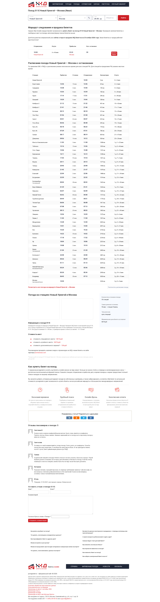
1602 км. (102, 182)
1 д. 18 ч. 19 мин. (119, 198)
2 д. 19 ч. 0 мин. (119, 272)
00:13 (62, 111)
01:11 (62, 263)
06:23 (85, 127)
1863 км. (102, 206)
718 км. (102, 127)
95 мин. (74, 158)
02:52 (62, 195)
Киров (36, 250)
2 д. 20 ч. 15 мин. (119, 276)
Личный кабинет (119, 4)
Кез (33, 230)
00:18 (85, 111)
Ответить (39, 439)
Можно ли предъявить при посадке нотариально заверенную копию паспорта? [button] (55, 546)
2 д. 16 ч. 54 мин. (119, 267)
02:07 (62, 191)
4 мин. (74, 237)
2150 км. (102, 230)
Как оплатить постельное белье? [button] (92, 544)
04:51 (85, 198)
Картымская (36, 154)
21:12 (62, 103)
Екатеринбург (36, 182)
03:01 (62, 119)
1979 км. (102, 214)
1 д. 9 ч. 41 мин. (119, 162)
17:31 (85, 95)
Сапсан (96, 4)
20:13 (85, 162)
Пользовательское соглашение (38, 587)
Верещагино (36, 226)
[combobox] (43, 18)
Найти (123, 18)
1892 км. (102, 210)
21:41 (62, 107)
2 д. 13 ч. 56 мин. (119, 259)
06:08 (85, 202)
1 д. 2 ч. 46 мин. (119, 146)
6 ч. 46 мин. (55, 52)
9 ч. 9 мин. (117, 99)
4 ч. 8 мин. (117, 88)
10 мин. (74, 84)
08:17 (62, 134)
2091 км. (102, 226)
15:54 (62, 92)
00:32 (85, 182)
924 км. (102, 138)
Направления (57, 4)
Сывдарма (35, 88)
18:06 (85, 241)
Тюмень (34, 158)
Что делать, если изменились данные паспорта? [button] (45, 550)
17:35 (62, 158)
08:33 (85, 210)
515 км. (102, 111)
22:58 (62, 255)
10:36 (62, 214)
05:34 (85, 272)
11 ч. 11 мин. (118, 107)
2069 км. (102, 222)
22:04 (62, 173)
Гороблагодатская (38, 198)
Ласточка (105, 4)
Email (52, 489)
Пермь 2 (35, 218)
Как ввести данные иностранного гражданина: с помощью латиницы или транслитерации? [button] (104, 532)
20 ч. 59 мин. (118, 130)
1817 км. (102, 202)
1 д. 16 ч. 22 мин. (119, 195)
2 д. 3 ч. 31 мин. (119, 226)
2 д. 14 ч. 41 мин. (119, 263)
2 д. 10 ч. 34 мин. (119, 250)
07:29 (62, 130)
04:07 (85, 119)
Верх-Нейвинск (37, 187)
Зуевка (34, 245)
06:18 (62, 127)
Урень (34, 263)
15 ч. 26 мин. (118, 115)
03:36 (85, 267)
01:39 (62, 187)
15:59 (85, 92)
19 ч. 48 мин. (118, 127)
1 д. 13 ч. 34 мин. (119, 182)
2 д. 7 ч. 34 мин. (119, 241)
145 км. (102, 88)
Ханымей (35, 99)
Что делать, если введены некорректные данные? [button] (46, 535)
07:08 (62, 206)
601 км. (102, 115)
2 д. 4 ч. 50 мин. (119, 230)
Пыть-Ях (35, 127)
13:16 (62, 146)
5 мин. (74, 92)
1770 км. (102, 198)
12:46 (85, 84)
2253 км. (102, 241)
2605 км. (102, 259)
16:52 (85, 234)
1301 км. (102, 158)
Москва (71, 54)
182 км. (102, 92)
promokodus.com (40, 352)
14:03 (85, 226)
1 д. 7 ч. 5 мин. (118, 158)
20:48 (85, 166)
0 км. (101, 80)
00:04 (62, 182)
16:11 (62, 154)
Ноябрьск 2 (35, 103)
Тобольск (35, 146)
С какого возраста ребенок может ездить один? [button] (97, 537)
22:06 (85, 173)
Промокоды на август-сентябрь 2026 (40, 589)
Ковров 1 (35, 272)
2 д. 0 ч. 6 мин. (118, 214)
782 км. (102, 130)
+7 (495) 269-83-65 (51, 598)
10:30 (85, 80)
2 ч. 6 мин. (117, 84)
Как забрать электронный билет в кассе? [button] (94, 556)
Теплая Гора (36, 202)
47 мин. (74, 218)
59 (87, 52)
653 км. (102, 119)
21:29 (85, 250)
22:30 (62, 177)
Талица (34, 166)
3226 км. (102, 281)
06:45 (62, 276)
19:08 (62, 245)
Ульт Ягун (35, 115)
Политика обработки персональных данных (42, 585)
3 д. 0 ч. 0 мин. (118, 281)
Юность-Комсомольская (39, 142)
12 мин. (74, 267)
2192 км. (102, 234)
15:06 (62, 150)
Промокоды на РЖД (34, 592)
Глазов (34, 237)
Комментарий (33, 495)
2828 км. (102, 267)
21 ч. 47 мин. (118, 134)
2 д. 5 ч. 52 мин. (119, 234)
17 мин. (74, 95)
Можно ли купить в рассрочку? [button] (40, 543)
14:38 (62, 88)
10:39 (85, 214)
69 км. (102, 84)
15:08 (85, 150)
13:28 (62, 222)
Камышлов (35, 169)
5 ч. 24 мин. (117, 92)
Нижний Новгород (38, 267)
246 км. (102, 95)
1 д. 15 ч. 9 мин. (119, 187)
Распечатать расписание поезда (118, 287)
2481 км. (102, 255)
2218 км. (102, 237)
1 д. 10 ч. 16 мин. (119, 166)
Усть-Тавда (36, 150)
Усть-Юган (35, 123)
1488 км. (102, 173)
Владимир (35, 276)
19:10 (85, 158)
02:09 (85, 191)
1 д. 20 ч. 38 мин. (119, 206)
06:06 (62, 202)
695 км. (102, 123)
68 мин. (74, 195)
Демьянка (35, 138)
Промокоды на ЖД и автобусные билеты (41, 594)
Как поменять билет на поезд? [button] (91, 552)
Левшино (35, 214)
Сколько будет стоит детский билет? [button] (93, 540)
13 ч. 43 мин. (118, 111)
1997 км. (102, 218)
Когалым (35, 111)
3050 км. (102, 276)
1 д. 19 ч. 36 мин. (119, 202)
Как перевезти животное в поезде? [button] (93, 548)
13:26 (85, 146)
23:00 (85, 255)
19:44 (85, 99)
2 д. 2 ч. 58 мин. (119, 222)
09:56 (62, 138)
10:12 (85, 138)
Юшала (34, 162)
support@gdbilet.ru (66, 598)
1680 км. (102, 191)
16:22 (62, 234)
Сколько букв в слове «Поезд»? (39, 516)
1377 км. (102, 162)
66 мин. (74, 119)
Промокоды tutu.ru (34, 591)
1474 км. (102, 169)
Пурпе (34, 95)
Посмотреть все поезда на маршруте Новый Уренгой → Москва (51, 287)
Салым (34, 134)
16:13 (85, 154)
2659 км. (102, 263)
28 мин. (74, 182)
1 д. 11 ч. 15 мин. (119, 169)
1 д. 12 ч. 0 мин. (119, 177)
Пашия (34, 206)
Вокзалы (118, 566)
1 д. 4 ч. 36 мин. (119, 150)
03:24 (62, 267)
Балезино (35, 234)
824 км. (102, 134)
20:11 (62, 162)
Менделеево (36, 222)
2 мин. (74, 88)
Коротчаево (36, 84)
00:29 (85, 259)
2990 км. (102, 272)
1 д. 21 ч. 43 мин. (119, 210)
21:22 (85, 103)
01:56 (62, 115)
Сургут (34, 119)
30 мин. (74, 234)
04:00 (85, 195)
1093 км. (102, 146)
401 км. (102, 103)
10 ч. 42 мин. (118, 103)
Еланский (35, 173)
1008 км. (102, 142)
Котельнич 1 (36, 255)
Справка (74, 566)
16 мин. (74, 138)
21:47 (85, 169)
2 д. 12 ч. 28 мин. (119, 255)
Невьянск (35, 191)
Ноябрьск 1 (35, 107)
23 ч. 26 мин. (118, 138)
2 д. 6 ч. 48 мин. (119, 237)
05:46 (62, 123)
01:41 (85, 187)
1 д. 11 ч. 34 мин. (119, 173)
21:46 (85, 107)
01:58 (85, 115)
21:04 (62, 250)
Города (68, 4)
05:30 (62, 272)
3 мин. (74, 142)
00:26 (62, 259)
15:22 (85, 230)
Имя (30, 489)
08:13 (62, 210)
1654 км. (102, 187)
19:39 (62, 99)
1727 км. (102, 195)
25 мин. (74, 250)
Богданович (36, 177)
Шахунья (35, 259)
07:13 (85, 206)
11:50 (85, 218)
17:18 (62, 237)
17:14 (62, 95)
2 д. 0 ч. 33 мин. (119, 218)
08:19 (85, 134)
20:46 (62, 166)
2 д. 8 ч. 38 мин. (119, 245)
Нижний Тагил (36, 195)
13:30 (85, 222)
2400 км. (102, 250)
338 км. (102, 99)
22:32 (85, 177)
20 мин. (74, 210)
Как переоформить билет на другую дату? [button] (43, 539)
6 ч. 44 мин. (117, 95)
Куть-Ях (34, 130)
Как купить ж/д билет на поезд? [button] (40, 531)
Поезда (76, 4)
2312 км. (102, 245)
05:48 (85, 123)
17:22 (85, 237)
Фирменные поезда (90, 566)
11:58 (85, 142)
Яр (33, 241)
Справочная (86, 4)
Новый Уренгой (38, 54)
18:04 (62, 241)
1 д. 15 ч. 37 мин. (119, 191)
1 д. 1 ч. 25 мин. (119, 142)
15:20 (62, 230)
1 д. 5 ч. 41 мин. (119, 154)
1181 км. (102, 150)
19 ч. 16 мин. (118, 123)
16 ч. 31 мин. (118, 119)
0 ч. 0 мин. (117, 80)
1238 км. (102, 154)
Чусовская (35, 210)
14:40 (85, 88)
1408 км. (102, 166)
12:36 (62, 84)
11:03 (62, 218)
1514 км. (102, 177)
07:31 (85, 130)
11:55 (62, 142)
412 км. (102, 107)
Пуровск (35, 92)
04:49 (62, 198)
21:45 (62, 169)
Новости (106, 566)
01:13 (85, 263)
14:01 (62, 226)
